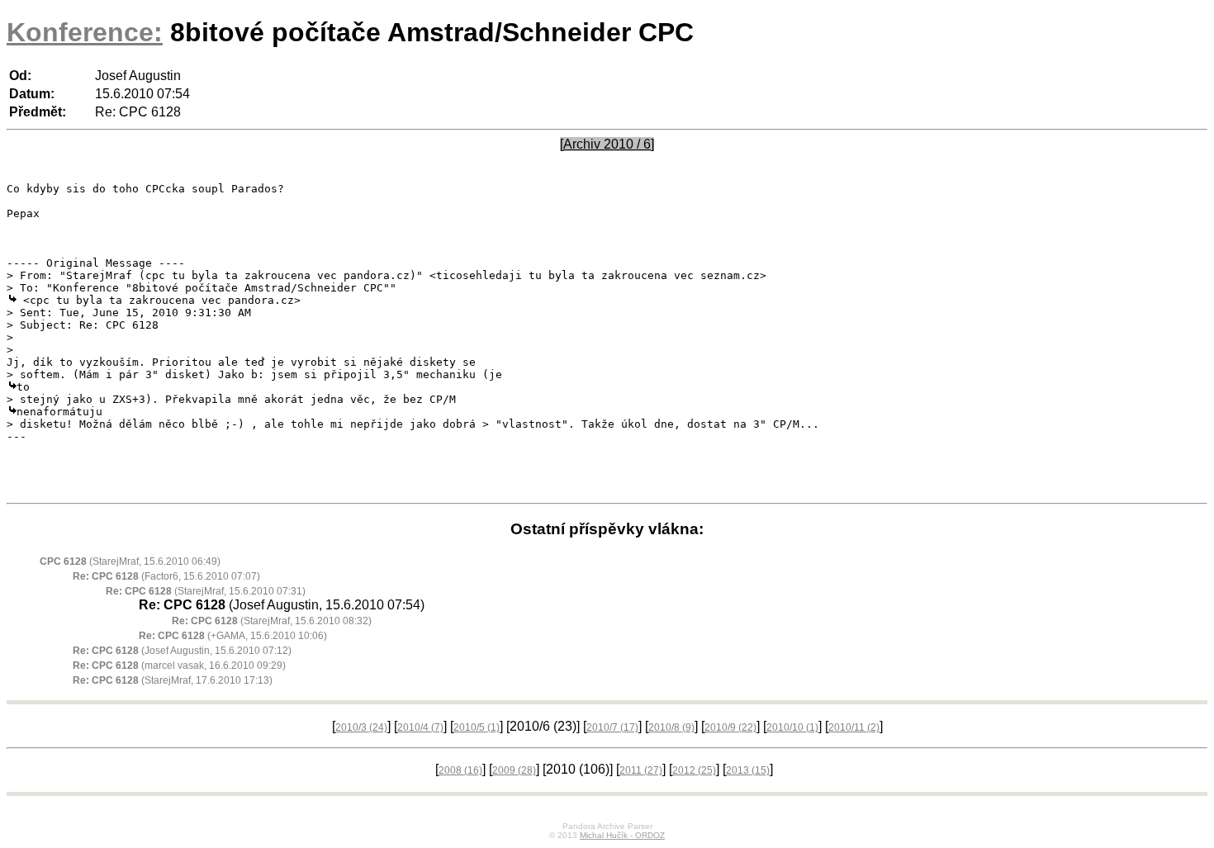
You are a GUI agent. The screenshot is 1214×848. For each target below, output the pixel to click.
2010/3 (361, 727)
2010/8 (671, 727)
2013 (748, 770)
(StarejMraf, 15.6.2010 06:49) (130, 561)
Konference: (85, 32)
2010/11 (854, 727)
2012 (694, 770)
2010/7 (612, 727)
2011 (640, 770)
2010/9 (730, 727)
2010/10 (792, 727)
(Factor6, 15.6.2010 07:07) (166, 576)
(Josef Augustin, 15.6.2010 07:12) (182, 650)
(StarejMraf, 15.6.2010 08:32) (272, 621)
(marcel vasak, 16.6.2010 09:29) (179, 665)
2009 (514, 770)
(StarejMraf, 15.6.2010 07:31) (206, 591)
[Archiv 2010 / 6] (607, 144)
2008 (460, 770)
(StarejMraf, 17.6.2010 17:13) (173, 680)
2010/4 (420, 727)
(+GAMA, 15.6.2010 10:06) (233, 636)
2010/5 (476, 727)
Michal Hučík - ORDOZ (622, 835)
